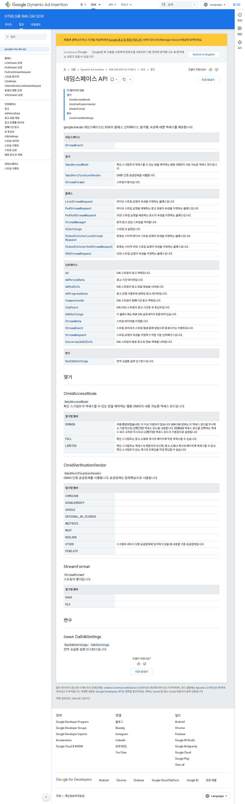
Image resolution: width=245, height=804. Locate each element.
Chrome (180, 728)
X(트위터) (121, 746)
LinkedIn (121, 740)
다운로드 (36, 24)
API (111, 4)
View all (179, 764)
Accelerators (64, 740)
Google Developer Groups (71, 728)
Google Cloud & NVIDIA (69, 746)
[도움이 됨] (211, 70)
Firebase (180, 734)
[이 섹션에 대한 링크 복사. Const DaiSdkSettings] (106, 637)
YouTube (121, 752)
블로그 (119, 721)
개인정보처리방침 (75, 795)
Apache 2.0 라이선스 (207, 687)
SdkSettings (100, 645)
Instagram (122, 734)
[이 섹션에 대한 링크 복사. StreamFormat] (94, 567)
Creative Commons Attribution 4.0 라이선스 (127, 687)
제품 (73, 69)
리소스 (124, 4)
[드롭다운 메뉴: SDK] (100, 4)
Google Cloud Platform (165, 780)
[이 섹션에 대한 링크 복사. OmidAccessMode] (101, 394)
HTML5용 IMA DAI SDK (24, 16)
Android (180, 721)
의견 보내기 (208, 80)
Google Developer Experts (71, 734)
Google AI (192, 780)
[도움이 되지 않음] (216, 70)
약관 (58, 795)
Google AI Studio (185, 740)
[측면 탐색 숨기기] (46, 797)
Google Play (182, 758)
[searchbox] (26, 37)
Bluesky (120, 728)
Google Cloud (183, 752)
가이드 (8, 24)
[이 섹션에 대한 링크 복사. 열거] (76, 377)
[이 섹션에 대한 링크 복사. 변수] (76, 620)
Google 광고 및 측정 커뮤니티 (125, 39)
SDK (93, 4)
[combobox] (179, 4)
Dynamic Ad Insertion (47, 4)
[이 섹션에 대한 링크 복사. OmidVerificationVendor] (111, 465)
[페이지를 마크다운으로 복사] (124, 79)
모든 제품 (211, 780)
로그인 (236, 4)
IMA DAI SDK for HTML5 (122, 69)
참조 (21, 24)
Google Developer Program (72, 721)
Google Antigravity (186, 746)
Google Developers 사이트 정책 (113, 691)
